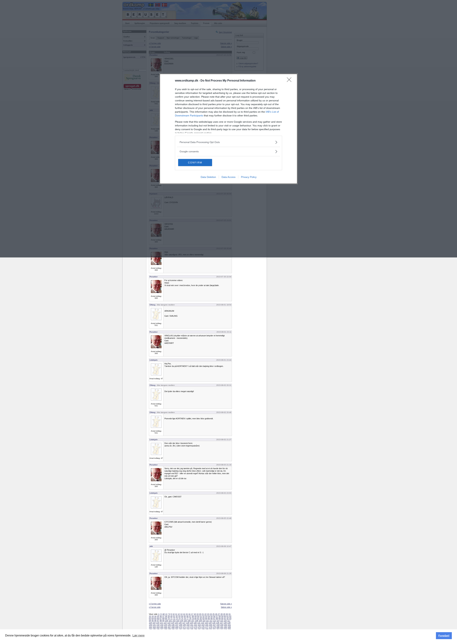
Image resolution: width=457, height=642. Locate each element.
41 (174, 616)
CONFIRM (195, 162)
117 (228, 620)
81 (198, 618)
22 (205, 614)
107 (192, 620)
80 (195, 618)
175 (199, 627)
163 (154, 627)
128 (187, 623)
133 (206, 623)
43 (179, 616)
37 (163, 616)
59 (222, 616)
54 (209, 616)
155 (206, 625)
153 (199, 625)
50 (198, 616)
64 (153, 618)
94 (150, 620)
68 (163, 618)
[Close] (290, 80)
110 (203, 620)
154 (203, 625)
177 (206, 627)
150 (188, 625)
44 (182, 616)
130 (195, 623)
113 (214, 620)
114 (218, 620)
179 (214, 627)
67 (161, 618)
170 (180, 627)
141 (154, 625)
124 (172, 623)
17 (192, 614)
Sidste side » (226, 607)
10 (173, 614)
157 (214, 625)
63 (150, 618)
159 (221, 625)
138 (225, 623)
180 (218, 627)
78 (190, 618)
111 (207, 620)
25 (213, 614)
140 (150, 625)
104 (181, 620)
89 (220, 618)
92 (228, 618)
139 (228, 623)
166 (165, 627)
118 (150, 623)
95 (153, 620)
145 (169, 625)
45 (185, 616)
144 (165, 625)
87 (214, 618)
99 (163, 620)
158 (218, 625)
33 (153, 616)
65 (155, 618)
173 (191, 627)
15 (187, 614)
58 (220, 616)
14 (184, 614)
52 (203, 616)
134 (210, 623)
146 (173, 625)
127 (183, 623)
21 (203, 614)
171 (184, 627)
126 (180, 623)
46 (187, 616)
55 (211, 616)
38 (166, 616)
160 (225, 625)
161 (229, 625)
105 (185, 620)
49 (195, 616)
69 (166, 618)
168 (173, 627)
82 (201, 618)
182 (225, 627)
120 (157, 623)
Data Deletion (208, 177)
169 (176, 627)
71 (171, 618)
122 (165, 623)
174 (195, 627)
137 (221, 623)
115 (221, 620)
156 (210, 625)
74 (179, 618)
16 (189, 614)
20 (200, 614)
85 (209, 618)
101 (170, 620)
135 (213, 623)
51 (201, 616)
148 (180, 625)
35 (158, 616)
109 (200, 620)
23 (208, 614)
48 (193, 616)
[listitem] (228, 142)
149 (184, 625)
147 (176, 625)
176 (203, 627)
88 (217, 618)
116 (225, 620)
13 (181, 614)
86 (211, 618)
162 (150, 627)
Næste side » (226, 604)
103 (177, 620)
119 (153, 623)
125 (176, 623)
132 (202, 623)
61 (228, 616)
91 (225, 618)
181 (221, 627)
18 (195, 614)
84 (206, 618)
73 (177, 618)
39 (169, 616)
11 (176, 614)
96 (155, 620)
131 (198, 623)
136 (217, 623)
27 (219, 614)
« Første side (154, 607)
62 (230, 616)
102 (174, 620)
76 (185, 618)
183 (229, 627)
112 (210, 620)
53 (206, 616)
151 (191, 625)
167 (169, 627)
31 (229, 614)
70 (169, 618)
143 (161, 625)
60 (225, 616)
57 (217, 616)
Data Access (228, 177)
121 (161, 623)
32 (150, 616)
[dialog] (228, 129)
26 (216, 614)
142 (158, 625)
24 (211, 614)
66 (158, 618)
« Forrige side (155, 604)
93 (230, 618)
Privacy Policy (249, 177)
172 (188, 627)
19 (197, 614)
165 (161, 627)
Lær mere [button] (138, 635)
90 (222, 618)
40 (171, 616)
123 (168, 623)
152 (195, 625)
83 (203, 618)
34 (155, 616)
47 (190, 616)
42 (177, 616)
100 (166, 620)
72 (174, 618)
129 (191, 623)
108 (196, 620)
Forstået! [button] (444, 635)
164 (158, 627)
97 (158, 620)
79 (193, 618)
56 (214, 616)
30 (227, 614)
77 (187, 618)
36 (161, 616)
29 (224, 614)
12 (179, 614)
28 (221, 614)
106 (189, 620)
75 (182, 618)
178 (210, 627)
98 (161, 620)
